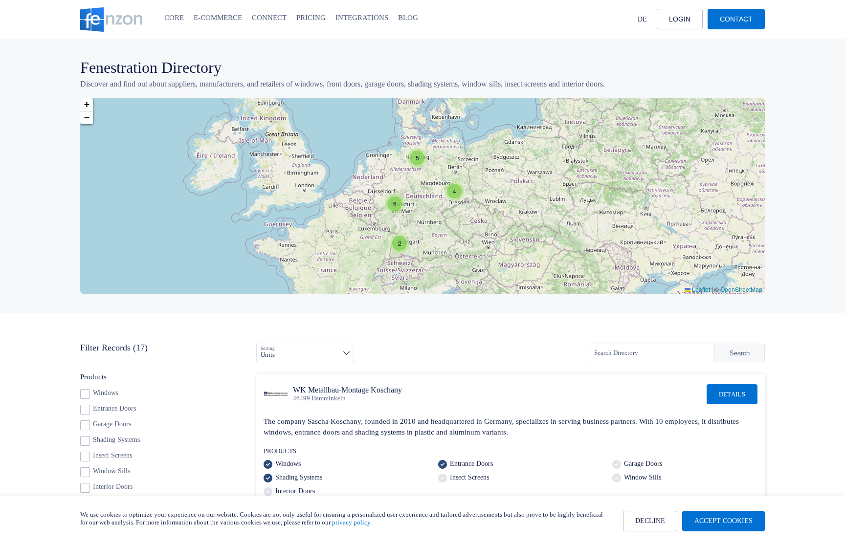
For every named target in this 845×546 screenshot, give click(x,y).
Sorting (268, 348)
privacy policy (351, 522)
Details (732, 394)
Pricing (311, 18)
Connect (269, 18)
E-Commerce (218, 18)
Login (679, 19)
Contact (736, 19)
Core (174, 18)
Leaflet (700, 289)
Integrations (361, 18)
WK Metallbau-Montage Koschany (347, 390)
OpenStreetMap (741, 289)
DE (642, 19)
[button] (454, 191)
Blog (408, 18)
